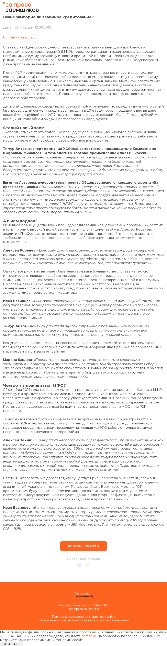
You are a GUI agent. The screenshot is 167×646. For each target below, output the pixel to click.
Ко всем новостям (83, 546)
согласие (89, 636)
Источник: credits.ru (20, 37)
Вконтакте (79, 565)
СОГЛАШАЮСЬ (11, 644)
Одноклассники (87, 565)
